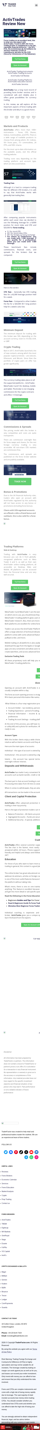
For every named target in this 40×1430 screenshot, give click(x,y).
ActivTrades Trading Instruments (20, 71)
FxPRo (4, 1247)
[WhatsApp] (31, 1157)
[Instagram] (36, 1157)
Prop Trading (6, 1199)
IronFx (4, 1255)
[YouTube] (31, 1152)
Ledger (4, 1299)
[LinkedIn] (36, 1152)
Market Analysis (8, 1191)
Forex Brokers (7, 1176)
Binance (5, 1292)
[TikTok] (21, 1152)
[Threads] (26, 1152)
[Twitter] (6, 1152)
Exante (4, 1243)
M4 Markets (6, 1232)
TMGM (4, 1224)
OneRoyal (5, 1235)
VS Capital (6, 1251)
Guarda (4, 1307)
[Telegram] (26, 1157)
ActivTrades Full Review (20, 76)
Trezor (4, 1295)
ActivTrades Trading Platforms (20, 80)
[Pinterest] (16, 1152)
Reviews (5, 1172)
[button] (36, 5)
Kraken (4, 1284)
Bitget (4, 1272)
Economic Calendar (9, 1180)
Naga (4, 1239)
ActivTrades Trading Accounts (20, 73)
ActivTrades (6, 1220)
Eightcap (5, 1228)
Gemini (4, 1280)
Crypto (4, 1195)
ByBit (4, 1288)
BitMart (4, 1276)
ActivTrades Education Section (20, 81)
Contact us (6, 1203)
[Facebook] (11, 1152)
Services (5, 1183)
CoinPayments (7, 1303)
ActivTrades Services (20, 84)
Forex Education (8, 1187)
